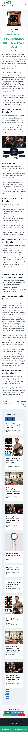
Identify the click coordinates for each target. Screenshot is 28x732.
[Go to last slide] (7, 419)
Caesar (12, 50)
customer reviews (16, 365)
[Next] (12, 419)
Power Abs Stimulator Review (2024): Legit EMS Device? (13, 460)
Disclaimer (20, 721)
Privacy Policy (14, 723)
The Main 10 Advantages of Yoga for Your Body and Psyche (13, 425)
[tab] (7, 689)
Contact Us (13, 721)
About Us (7, 721)
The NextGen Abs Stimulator (9, 115)
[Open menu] (25, 4)
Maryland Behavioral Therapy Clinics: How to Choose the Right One (20, 403)
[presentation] (14, 447)
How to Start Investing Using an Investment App (6, 402)
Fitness (14, 31)
